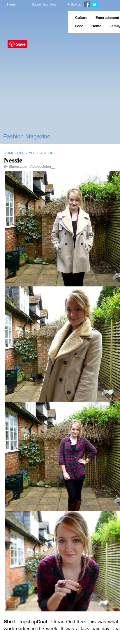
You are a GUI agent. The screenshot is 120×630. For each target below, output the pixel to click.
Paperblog (32, 22)
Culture (81, 18)
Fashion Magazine (26, 136)
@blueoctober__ (42, 167)
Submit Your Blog (44, 4)
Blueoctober (18, 167)
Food (79, 26)
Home (11, 4)
